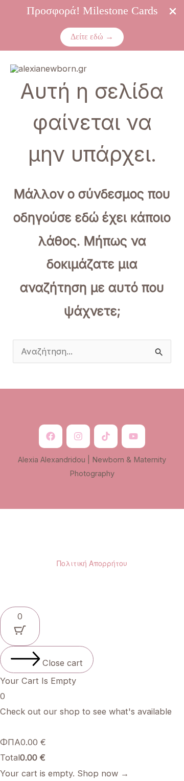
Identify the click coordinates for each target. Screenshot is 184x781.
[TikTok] (106, 436)
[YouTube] (133, 436)
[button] (92, 37)
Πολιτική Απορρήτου (92, 563)
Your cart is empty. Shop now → (64, 773)
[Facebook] (50, 436)
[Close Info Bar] (173, 12)
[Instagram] (78, 436)
